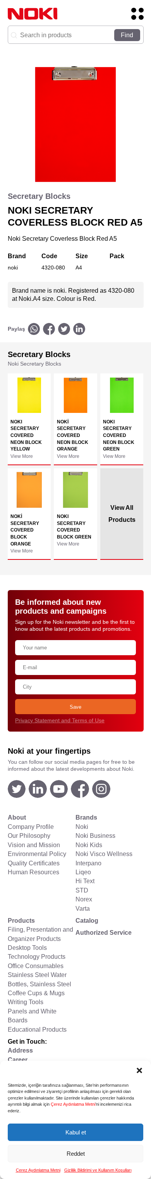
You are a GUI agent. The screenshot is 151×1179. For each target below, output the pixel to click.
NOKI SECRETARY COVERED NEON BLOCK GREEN (118, 435)
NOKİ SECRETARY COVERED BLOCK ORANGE (24, 530)
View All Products (122, 513)
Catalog (87, 920)
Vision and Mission (34, 845)
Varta (83, 908)
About (17, 817)
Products (21, 920)
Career (17, 1059)
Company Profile (31, 826)
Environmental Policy (37, 854)
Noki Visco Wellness (104, 854)
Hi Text (85, 881)
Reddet (76, 1153)
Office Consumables (35, 966)
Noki (82, 826)
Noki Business (95, 835)
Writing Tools (25, 1002)
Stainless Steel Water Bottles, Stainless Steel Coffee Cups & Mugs (39, 984)
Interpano (88, 863)
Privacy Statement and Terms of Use (60, 720)
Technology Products (36, 956)
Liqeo (83, 872)
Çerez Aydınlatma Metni (73, 1104)
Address (20, 1050)
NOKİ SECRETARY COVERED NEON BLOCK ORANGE (72, 435)
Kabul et (75, 1132)
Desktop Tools (27, 947)
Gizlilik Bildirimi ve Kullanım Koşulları (98, 1170)
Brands (86, 817)
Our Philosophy (29, 835)
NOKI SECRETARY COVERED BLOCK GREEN (74, 526)
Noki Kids (89, 845)
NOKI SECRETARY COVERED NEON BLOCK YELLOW (26, 435)
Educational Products (37, 1029)
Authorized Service (104, 932)
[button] (139, 1070)
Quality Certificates (34, 863)
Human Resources (33, 872)
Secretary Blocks (39, 196)
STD (82, 890)
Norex (84, 899)
